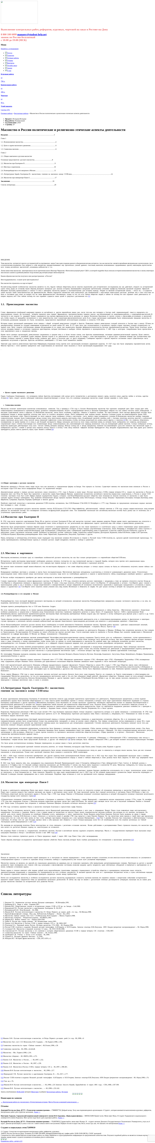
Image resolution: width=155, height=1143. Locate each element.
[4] (53, 429)
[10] (34, 796)
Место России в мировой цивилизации (63, 1102)
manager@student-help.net (32, 34)
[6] (114, 626)
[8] (69, 739)
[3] (124, 420)
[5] (20, 587)
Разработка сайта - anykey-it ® (11, 1141)
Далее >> (37, 1112)
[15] (132, 840)
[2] (7, 398)
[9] (10, 759)
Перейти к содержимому (10, 49)
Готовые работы (6, 113)
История (65, 1092)
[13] (34, 822)
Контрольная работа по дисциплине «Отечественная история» (24, 1102)
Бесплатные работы (21, 113)
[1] (89, 296)
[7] (36, 702)
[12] (98, 818)
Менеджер (35, 1092)
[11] (94, 803)
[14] (56, 832)
